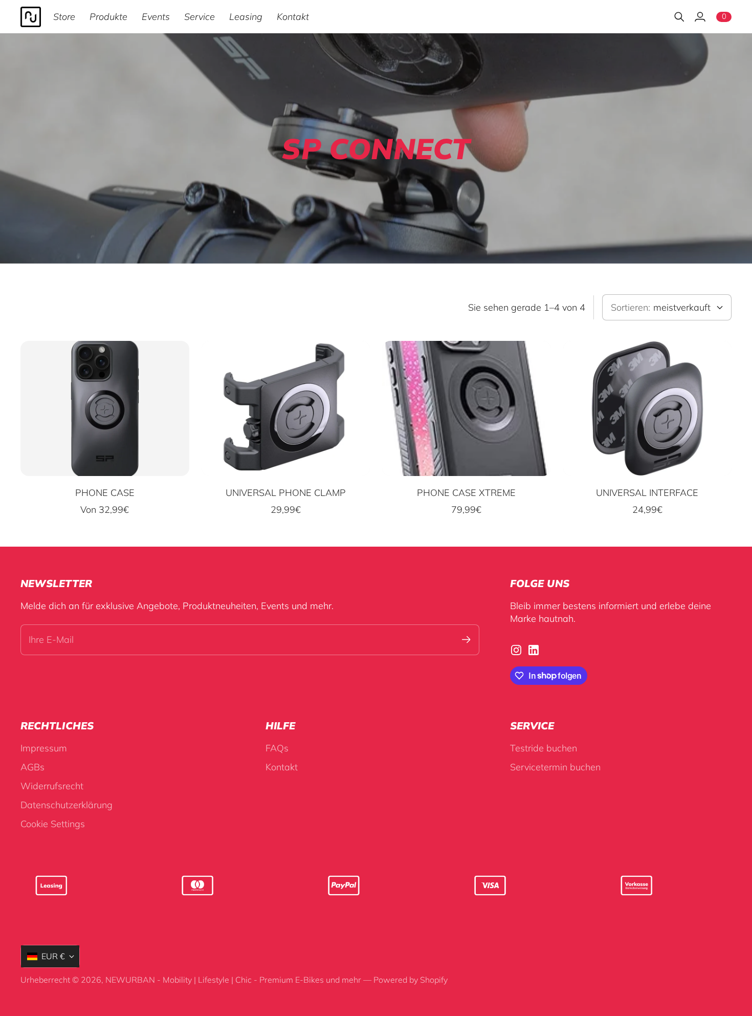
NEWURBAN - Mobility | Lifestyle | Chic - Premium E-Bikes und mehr (233, 980)
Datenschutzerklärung (66, 805)
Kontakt (282, 767)
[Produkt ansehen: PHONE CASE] (104, 408)
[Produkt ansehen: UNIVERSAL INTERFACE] (647, 408)
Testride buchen (543, 748)
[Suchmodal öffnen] (679, 17)
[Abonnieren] (466, 639)
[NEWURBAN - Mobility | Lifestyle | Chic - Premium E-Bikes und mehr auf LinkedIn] (533, 650)
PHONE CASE (105, 493)
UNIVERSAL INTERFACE (647, 493)
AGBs (32, 767)
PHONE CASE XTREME (466, 493)
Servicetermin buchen (555, 767)
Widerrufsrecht (51, 786)
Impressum (43, 748)
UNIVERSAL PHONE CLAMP (286, 493)
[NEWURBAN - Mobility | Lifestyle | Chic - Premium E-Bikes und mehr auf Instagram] (516, 650)
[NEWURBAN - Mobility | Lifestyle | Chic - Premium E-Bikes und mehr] (30, 17)
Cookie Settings (52, 824)
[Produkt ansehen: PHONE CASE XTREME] (466, 408)
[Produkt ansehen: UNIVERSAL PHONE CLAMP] (286, 408)
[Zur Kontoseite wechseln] (700, 17)
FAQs (277, 748)
